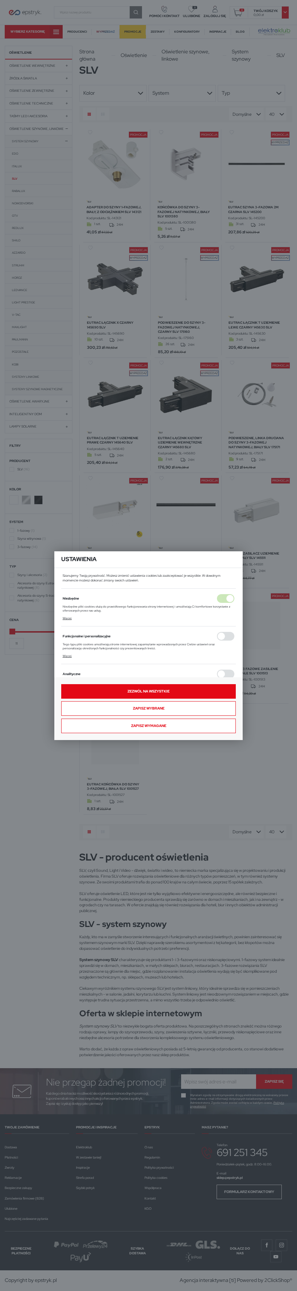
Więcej (67, 618)
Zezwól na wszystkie (148, 691)
